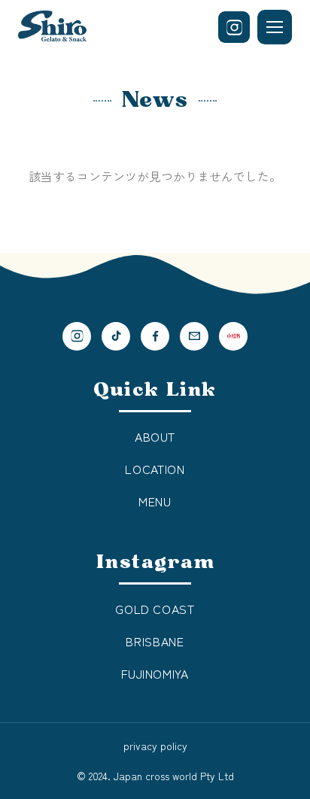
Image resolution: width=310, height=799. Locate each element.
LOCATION (154, 469)
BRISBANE (155, 641)
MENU (155, 501)
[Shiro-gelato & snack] (52, 27)
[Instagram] (234, 27)
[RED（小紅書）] (233, 336)
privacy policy (155, 745)
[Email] (194, 336)
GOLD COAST (154, 609)
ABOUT (155, 436)
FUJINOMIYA (154, 673)
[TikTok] (116, 336)
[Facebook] (155, 336)
